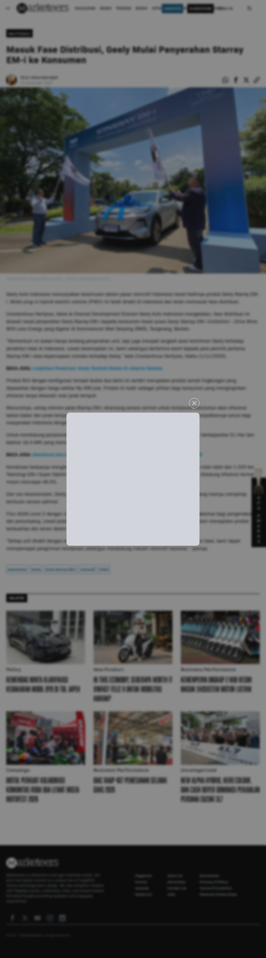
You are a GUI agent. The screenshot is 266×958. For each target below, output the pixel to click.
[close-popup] (194, 403)
